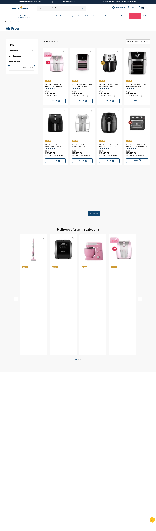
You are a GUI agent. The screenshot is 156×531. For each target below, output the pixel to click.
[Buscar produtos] (82, 8)
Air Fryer (20, 22)
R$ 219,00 (24, 68)
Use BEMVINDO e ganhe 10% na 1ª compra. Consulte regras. (118, 2)
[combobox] (61, 8)
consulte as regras (30, 2)
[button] (21, 51)
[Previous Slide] (16, 299)
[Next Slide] (140, 299)
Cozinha (12, 22)
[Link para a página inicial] (7, 22)
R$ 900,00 (30, 68)
